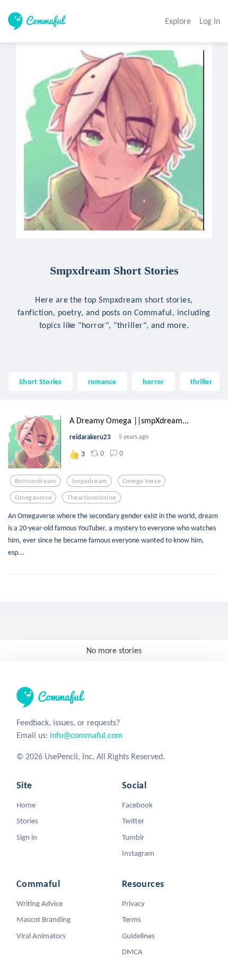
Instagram (138, 853)
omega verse (141, 481)
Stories (27, 820)
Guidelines (138, 935)
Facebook (137, 805)
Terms (131, 919)
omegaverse (33, 497)
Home (26, 805)
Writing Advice (39, 903)
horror (153, 381)
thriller (201, 381)
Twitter (133, 820)
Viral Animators (41, 935)
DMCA (132, 951)
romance (102, 381)
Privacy (133, 903)
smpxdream (89, 481)
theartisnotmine (91, 497)
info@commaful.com (86, 735)
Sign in (26, 837)
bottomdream (35, 481)
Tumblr (133, 837)
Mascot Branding (43, 919)
